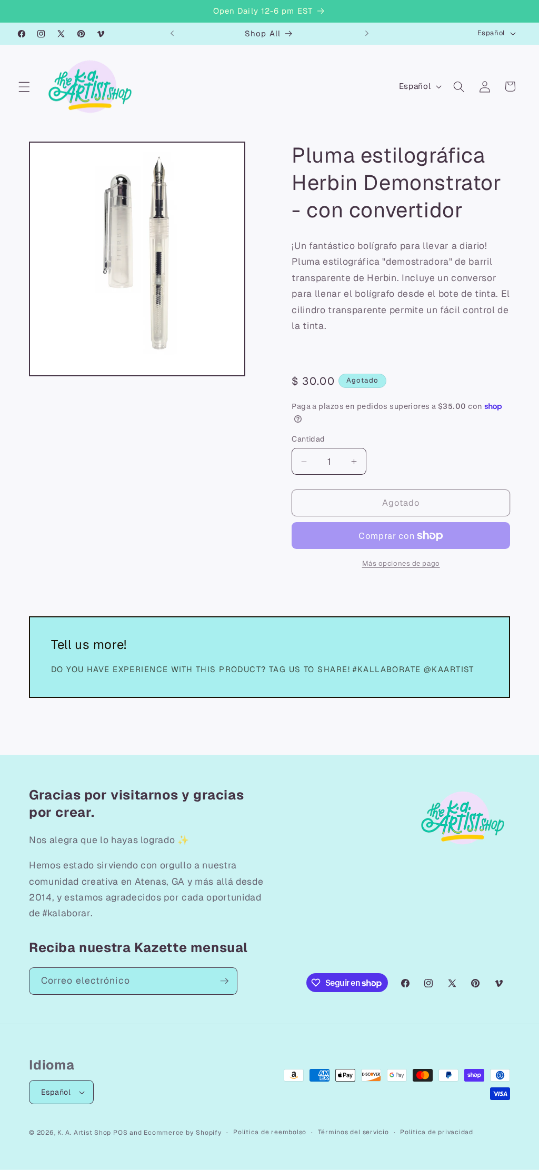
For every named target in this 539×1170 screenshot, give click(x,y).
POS (120, 1132)
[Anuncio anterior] (172, 34)
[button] (24, 86)
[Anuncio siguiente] (366, 34)
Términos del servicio (353, 1132)
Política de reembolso (269, 1132)
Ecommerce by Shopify (183, 1132)
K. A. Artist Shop (84, 1132)
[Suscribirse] (224, 981)
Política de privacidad (436, 1132)
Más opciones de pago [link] (401, 563)
